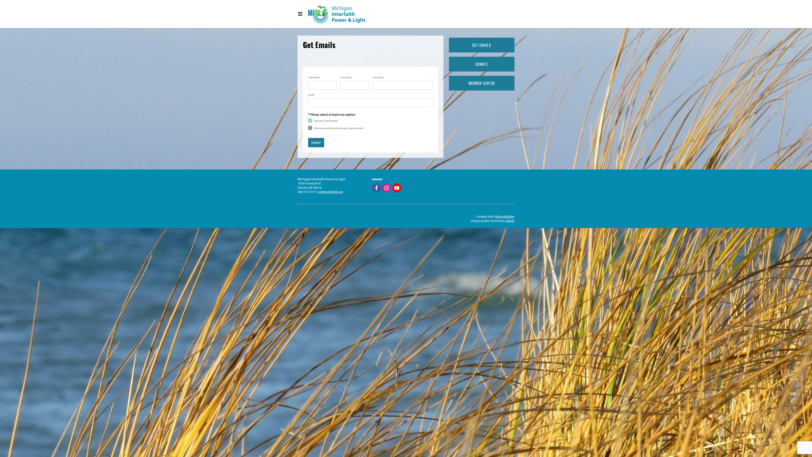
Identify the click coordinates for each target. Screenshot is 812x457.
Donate (482, 64)
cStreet (509, 221)
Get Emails (481, 45)
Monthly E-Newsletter (326, 120)
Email (311, 94)
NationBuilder (504, 216)
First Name (346, 77)
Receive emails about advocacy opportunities (338, 128)
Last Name (378, 77)
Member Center (482, 83)
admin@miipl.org (331, 192)
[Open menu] (300, 14)
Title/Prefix (314, 77)
